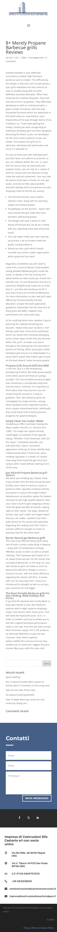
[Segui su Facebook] (19, 817)
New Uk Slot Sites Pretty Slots (20, 690)
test (11, 57)
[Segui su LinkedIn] (38, 817)
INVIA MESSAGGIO (36, 798)
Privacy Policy (31, 928)
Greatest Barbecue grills (25, 271)
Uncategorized (36, 57)
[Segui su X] (29, 817)
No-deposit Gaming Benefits (20, 694)
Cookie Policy (47, 928)
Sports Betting (13, 677)
